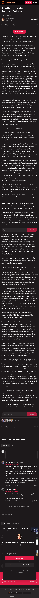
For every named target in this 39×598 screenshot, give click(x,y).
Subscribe (28, 2)
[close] (33, 534)
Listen (35, 19)
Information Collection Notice (23, 571)
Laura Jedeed (10, 18)
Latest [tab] (8, 523)
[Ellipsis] (36, 462)
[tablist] (9, 445)
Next (32, 433)
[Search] (36, 523)
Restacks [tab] (13, 445)
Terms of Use (28, 569)
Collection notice (29, 589)
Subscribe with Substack (20, 565)
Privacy (18, 589)
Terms (22, 589)
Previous (7, 433)
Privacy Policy (19, 572)
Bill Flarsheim (9, 462)
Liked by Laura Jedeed (13, 464)
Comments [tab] (6, 445)
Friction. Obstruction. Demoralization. (13, 531)
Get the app (27, 592)
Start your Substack (16, 592)
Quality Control (10, 489)
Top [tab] (4, 523)
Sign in (35, 2)
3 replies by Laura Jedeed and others (18, 506)
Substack (12, 596)
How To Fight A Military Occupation (14, 528)
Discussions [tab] (15, 523)
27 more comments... (7, 514)
